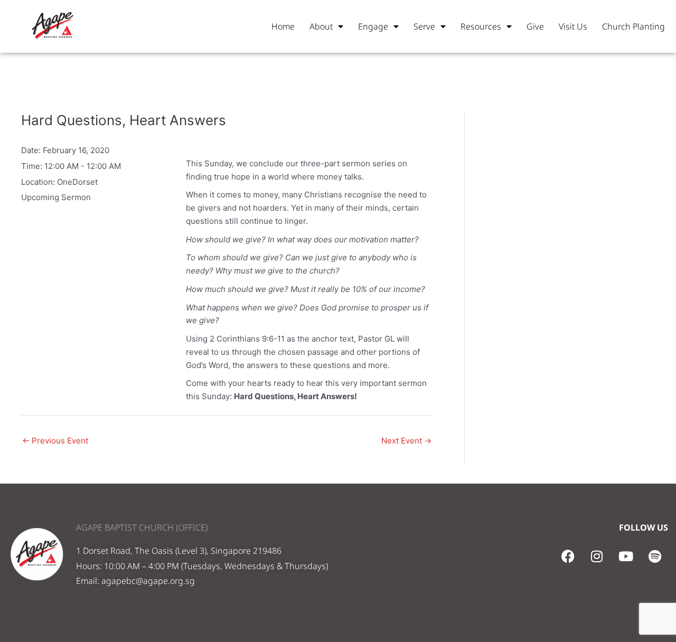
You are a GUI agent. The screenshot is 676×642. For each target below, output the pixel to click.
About (321, 26)
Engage (373, 26)
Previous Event (55, 441)
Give (535, 26)
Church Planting (633, 26)
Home (283, 26)
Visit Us (573, 26)
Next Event (406, 441)
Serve (424, 26)
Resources (481, 26)
